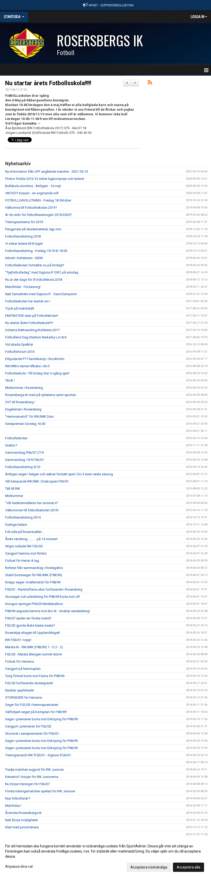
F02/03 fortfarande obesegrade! (29, 683)
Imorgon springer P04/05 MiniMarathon (34, 604)
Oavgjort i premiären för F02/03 (28, 726)
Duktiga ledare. (16, 525)
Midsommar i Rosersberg (24, 388)
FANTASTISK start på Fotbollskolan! (31, 316)
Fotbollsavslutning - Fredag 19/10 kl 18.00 (36, 251)
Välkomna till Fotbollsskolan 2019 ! (31, 207)
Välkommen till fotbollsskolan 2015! (31, 510)
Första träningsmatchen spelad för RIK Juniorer (40, 791)
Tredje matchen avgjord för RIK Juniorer (34, 769)
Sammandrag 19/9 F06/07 (24, 460)
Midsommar (14, 496)
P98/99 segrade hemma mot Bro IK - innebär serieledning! (47, 611)
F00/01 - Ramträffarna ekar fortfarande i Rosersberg (43, 589)
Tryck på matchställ (19, 308)
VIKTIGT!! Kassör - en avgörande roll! (32, 193)
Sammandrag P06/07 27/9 (24, 452)
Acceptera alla (188, 867)
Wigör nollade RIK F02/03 (24, 546)
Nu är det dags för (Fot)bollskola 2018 (33, 280)
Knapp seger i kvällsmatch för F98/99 (32, 582)
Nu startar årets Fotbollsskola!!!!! (48, 83)
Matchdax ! (13, 806)
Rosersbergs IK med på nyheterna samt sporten (40, 395)
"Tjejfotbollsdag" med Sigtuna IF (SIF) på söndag (41, 272)
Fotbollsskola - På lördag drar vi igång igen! (37, 373)
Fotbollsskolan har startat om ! (27, 301)
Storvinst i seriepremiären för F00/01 (32, 733)
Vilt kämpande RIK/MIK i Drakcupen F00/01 (37, 481)
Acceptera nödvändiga (148, 867)
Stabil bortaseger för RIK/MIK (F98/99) (33, 575)
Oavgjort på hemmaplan (23, 669)
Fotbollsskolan (16, 438)
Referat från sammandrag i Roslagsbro (34, 568)
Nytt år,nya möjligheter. (21, 820)
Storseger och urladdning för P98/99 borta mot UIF (42, 597)
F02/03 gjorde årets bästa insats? (30, 625)
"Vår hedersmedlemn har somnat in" (31, 503)
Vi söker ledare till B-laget (24, 243)
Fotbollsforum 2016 (19, 352)
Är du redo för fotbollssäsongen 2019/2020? (38, 215)
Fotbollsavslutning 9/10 (22, 467)
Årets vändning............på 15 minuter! (31, 539)
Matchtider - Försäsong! (23, 287)
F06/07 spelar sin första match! (28, 618)
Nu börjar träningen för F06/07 (27, 784)
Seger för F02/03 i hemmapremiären (31, 705)
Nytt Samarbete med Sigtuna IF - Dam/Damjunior (41, 294)
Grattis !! (11, 445)
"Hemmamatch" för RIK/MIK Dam (29, 416)
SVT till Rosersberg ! (20, 402)
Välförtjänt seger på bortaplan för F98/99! (36, 712)
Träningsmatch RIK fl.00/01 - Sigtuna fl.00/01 (38, 755)
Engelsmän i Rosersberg (23, 409)
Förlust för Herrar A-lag (22, 561)
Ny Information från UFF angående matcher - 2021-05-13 (46, 171)
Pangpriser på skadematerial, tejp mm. (33, 229)
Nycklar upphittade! (19, 690)
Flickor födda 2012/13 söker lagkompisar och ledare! (44, 179)
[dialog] (105, 856)
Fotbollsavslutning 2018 (23, 236)
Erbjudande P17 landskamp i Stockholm (34, 359)
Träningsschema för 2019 (24, 222)
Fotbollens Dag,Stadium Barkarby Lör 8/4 (35, 337)
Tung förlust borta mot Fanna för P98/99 (34, 676)
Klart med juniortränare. (22, 827)
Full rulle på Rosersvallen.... (25, 532)
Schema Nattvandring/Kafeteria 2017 (32, 330)
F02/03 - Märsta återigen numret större (33, 654)
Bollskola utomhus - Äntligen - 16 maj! (33, 186)
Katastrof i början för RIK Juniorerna (31, 777)
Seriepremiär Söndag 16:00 (25, 424)
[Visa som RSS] (150, 83)
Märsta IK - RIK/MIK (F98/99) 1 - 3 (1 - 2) (34, 647)
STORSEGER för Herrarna (23, 697)
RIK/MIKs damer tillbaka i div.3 (27, 366)
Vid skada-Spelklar (19, 344)
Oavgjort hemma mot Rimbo (26, 553)
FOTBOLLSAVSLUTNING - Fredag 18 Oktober (38, 200)
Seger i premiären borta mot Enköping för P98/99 (41, 719)
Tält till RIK (12, 488)
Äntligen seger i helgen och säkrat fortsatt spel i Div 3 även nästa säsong (59, 474)
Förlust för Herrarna (19, 661)
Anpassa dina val (19, 866)
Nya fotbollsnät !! (17, 798)
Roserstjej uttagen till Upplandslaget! (32, 633)
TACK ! (10, 380)
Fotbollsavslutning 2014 (23, 517)
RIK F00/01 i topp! (18, 640)
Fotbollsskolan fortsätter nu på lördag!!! (34, 265)
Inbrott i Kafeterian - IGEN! (24, 258)
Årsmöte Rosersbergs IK (23, 813)
